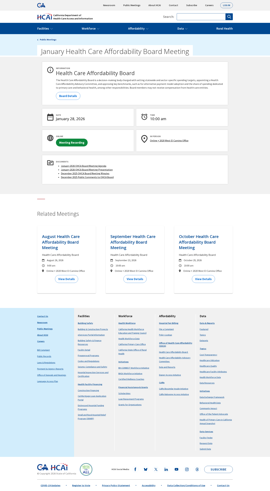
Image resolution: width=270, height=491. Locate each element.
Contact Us (42, 316)
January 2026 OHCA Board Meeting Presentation (87, 169)
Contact (173, 5)
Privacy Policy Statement (116, 485)
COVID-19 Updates (50, 485)
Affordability (136, 28)
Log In (226, 5)
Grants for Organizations (130, 404)
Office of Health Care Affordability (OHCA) (175, 344)
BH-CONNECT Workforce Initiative (133, 367)
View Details (66, 279)
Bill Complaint (43, 350)
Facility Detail (84, 349)
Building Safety (85, 323)
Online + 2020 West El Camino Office (169, 140)
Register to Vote (81, 485)
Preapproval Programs (88, 355)
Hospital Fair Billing (168, 323)
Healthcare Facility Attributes (213, 371)
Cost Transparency (208, 354)
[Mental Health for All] (86, 469)
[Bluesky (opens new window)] (145, 469)
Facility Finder (206, 437)
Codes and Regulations (88, 361)
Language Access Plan (47, 381)
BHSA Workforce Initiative (130, 373)
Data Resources (207, 382)
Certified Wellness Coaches (131, 379)
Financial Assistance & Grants (133, 387)
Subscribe (191, 5)
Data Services (206, 431)
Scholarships (124, 393)
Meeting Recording (71, 142)
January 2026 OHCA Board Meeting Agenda (83, 165)
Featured (204, 329)
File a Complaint (166, 329)
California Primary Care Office (132, 344)
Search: (168, 17)
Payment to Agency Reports (50, 368)
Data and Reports (167, 367)
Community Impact (208, 408)
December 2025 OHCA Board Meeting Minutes (85, 173)
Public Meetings (131, 5)
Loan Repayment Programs (131, 399)
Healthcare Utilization (210, 360)
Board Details (68, 96)
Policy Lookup (165, 334)
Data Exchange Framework (212, 397)
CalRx (162, 382)
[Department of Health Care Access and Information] (59, 466)
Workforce (89, 28)
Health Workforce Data (129, 338)
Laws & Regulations (46, 362)
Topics (203, 334)
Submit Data (205, 449)
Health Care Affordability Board (173, 352)
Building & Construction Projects (93, 329)
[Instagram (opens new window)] (187, 469)
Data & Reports (207, 323)
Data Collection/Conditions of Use (186, 485)
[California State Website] (42, 467)
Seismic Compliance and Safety (92, 366)
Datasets (204, 340)
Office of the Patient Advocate (214, 414)
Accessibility (148, 485)
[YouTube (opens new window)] (176, 469)
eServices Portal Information (91, 334)
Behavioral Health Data (210, 402)
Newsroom (109, 5)
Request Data (206, 443)
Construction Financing (88, 390)
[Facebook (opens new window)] (135, 469)
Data (180, 28)
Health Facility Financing (90, 384)
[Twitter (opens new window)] (156, 469)
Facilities (43, 28)
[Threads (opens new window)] (197, 469)
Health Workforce (126, 323)
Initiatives (123, 361)
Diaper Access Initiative (170, 375)
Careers (209, 5)
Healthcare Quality (208, 366)
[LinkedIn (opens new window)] (166, 469)
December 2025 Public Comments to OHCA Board (87, 177)
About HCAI (154, 5)
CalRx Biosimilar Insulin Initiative (173, 388)
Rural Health (224, 28)
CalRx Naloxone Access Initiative (174, 394)
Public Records (44, 356)
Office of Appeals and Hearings (51, 375)
